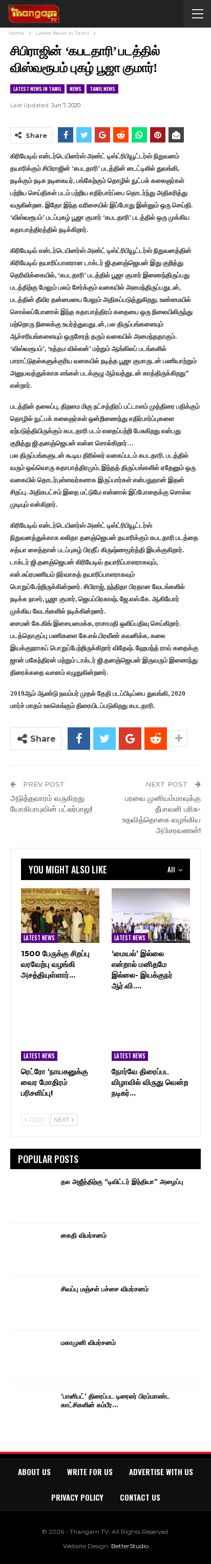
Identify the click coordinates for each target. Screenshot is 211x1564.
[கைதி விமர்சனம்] (32, 1247)
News (75, 88)
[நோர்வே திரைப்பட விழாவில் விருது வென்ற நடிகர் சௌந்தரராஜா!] (151, 1033)
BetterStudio (130, 1546)
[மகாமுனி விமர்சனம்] (32, 1354)
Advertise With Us (161, 1471)
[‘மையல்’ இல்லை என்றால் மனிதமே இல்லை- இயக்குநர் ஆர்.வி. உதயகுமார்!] (151, 915)
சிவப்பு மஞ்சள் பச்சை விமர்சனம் (105, 1289)
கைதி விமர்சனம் (84, 1235)
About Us (34, 1471)
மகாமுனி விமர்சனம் (88, 1342)
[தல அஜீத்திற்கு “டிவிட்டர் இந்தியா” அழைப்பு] (32, 1193)
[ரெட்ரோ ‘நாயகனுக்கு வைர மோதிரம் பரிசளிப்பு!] (60, 1033)
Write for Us (90, 1471)
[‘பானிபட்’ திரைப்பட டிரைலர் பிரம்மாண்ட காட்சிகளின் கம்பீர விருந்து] (32, 1408)
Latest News (39, 938)
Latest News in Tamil (37, 88)
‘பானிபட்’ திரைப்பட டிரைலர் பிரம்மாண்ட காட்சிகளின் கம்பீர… (115, 1400)
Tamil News (102, 88)
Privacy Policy (77, 1497)
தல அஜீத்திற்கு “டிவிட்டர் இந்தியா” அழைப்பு (122, 1181)
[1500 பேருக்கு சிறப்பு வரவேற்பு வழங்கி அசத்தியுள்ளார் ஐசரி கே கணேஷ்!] (60, 915)
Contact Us (140, 1497)
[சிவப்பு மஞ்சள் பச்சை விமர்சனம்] (32, 1301)
